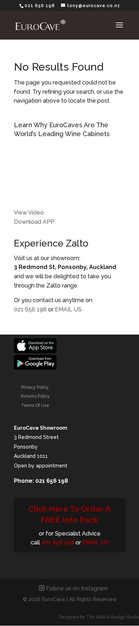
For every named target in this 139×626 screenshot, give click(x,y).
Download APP (34, 221)
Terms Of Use (35, 405)
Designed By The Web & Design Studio (99, 617)
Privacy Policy (35, 387)
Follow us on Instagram (77, 588)
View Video (29, 212)
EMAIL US (68, 309)
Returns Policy (35, 396)
